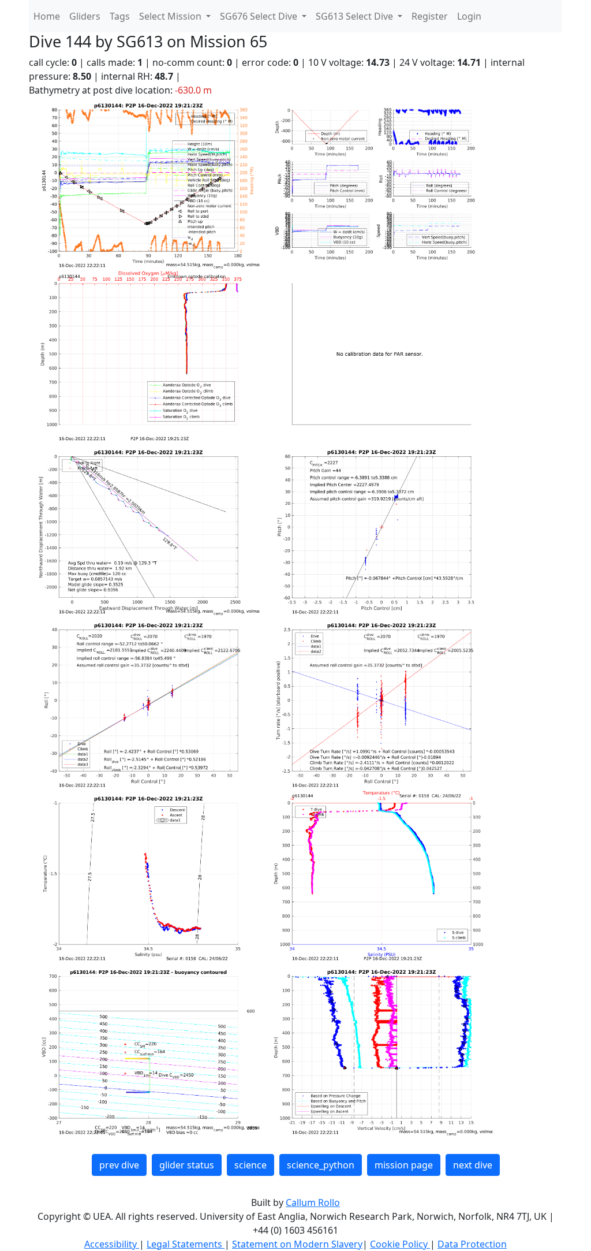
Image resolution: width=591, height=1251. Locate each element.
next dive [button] (472, 1165)
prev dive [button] (119, 1165)
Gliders (84, 16)
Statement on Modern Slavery (297, 1244)
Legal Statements (186, 1244)
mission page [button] (404, 1165)
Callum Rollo (313, 1202)
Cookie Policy (400, 1244)
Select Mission (171, 16)
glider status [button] (186, 1165)
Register (430, 16)
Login (469, 16)
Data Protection (472, 1244)
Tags (120, 16)
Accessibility (111, 1244)
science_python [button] (320, 1165)
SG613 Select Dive (355, 16)
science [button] (250, 1165)
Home (46, 16)
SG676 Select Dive (260, 16)
